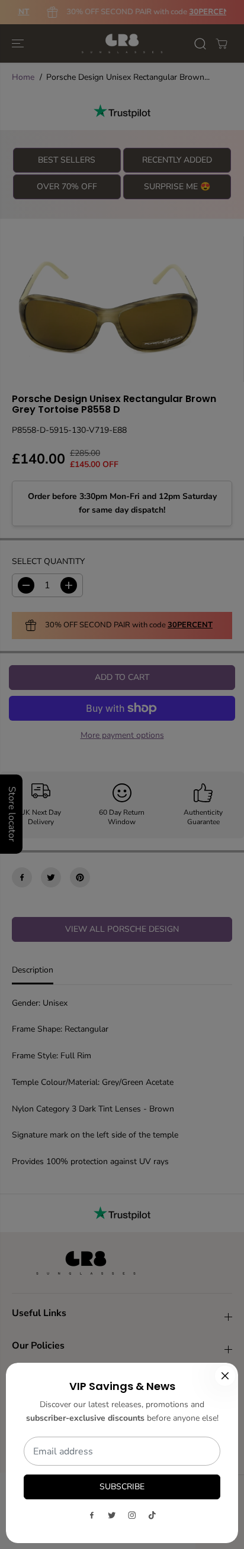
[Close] (225, 1376)
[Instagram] (132, 1515)
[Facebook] (92, 1515)
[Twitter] (112, 1515)
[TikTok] (152, 1515)
